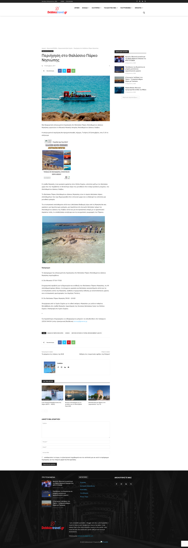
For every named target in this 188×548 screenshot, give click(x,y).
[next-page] (46, 411)
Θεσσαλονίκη (92, 399)
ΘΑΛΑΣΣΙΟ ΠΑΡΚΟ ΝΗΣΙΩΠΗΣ (55, 333)
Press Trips (84, 497)
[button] (144, 12)
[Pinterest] (69, 71)
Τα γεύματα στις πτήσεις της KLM (53, 354)
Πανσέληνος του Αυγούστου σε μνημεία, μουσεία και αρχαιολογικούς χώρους (135, 69)
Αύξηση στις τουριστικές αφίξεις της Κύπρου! (94, 354)
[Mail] (68, 367)
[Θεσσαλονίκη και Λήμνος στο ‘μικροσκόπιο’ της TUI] (99, 392)
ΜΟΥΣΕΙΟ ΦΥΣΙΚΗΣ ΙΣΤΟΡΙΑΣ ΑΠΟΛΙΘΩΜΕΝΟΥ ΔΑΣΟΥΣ (87, 333)
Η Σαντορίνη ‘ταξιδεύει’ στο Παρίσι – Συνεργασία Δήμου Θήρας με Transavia (134, 79)
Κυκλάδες (83, 489)
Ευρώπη (83, 482)
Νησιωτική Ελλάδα (52, 48)
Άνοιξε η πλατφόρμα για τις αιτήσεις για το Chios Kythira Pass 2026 (73, 404)
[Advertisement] (94, 30)
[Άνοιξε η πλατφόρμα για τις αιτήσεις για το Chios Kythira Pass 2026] (76, 392)
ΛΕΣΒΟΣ (67, 333)
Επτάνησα (68, 399)
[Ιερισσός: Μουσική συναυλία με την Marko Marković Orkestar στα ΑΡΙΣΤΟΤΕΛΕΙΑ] (119, 59)
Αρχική (44, 48)
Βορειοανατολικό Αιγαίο (65, 48)
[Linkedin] (142, 1)
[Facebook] (137, 1)
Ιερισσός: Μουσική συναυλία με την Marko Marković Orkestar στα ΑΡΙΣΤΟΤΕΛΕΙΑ (135, 58)
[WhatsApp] (73, 71)
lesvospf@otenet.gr (80, 321)
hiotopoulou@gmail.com (85, 536)
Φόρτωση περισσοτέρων (130, 97)
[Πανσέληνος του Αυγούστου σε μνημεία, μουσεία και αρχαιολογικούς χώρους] (119, 69)
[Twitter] (145, 1)
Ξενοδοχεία (84, 493)
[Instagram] (140, 1)
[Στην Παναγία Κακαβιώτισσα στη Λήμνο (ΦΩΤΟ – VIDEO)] (52, 392)
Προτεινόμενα (45, 399)
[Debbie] (49, 367)
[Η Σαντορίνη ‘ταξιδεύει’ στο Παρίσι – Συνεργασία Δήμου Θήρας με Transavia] (119, 80)
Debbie (60, 363)
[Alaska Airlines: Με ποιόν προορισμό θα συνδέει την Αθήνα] (119, 90)
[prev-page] (43, 411)
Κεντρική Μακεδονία (87, 486)
